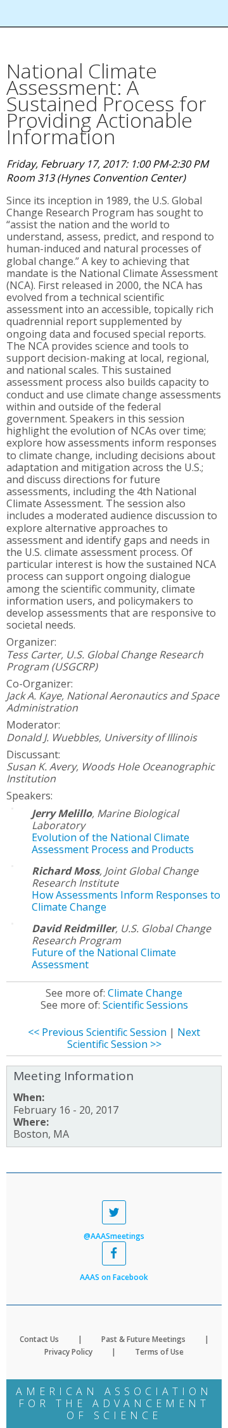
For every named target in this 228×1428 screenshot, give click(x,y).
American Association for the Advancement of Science (114, 1403)
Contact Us (39, 1339)
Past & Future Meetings (143, 1339)
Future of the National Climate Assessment (104, 958)
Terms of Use (159, 1351)
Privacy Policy (68, 1351)
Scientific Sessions (145, 1005)
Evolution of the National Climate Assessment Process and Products (113, 843)
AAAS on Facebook (114, 1277)
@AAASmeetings (114, 1236)
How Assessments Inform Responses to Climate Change (126, 901)
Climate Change (145, 993)
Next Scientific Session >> (134, 1038)
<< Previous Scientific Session (97, 1032)
